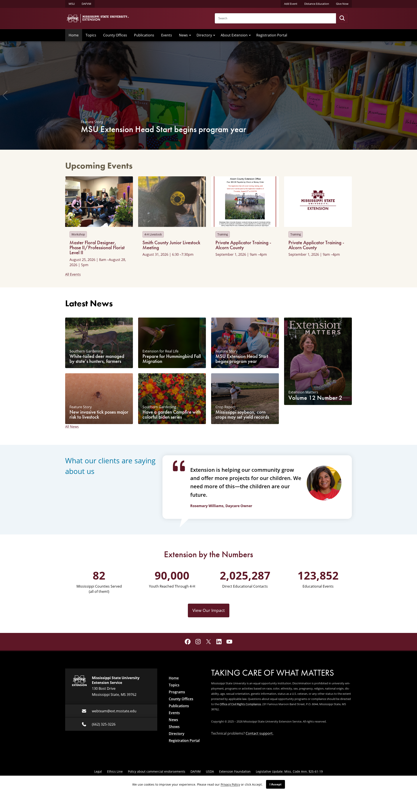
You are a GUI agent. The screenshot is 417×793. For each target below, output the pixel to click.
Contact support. (259, 733)
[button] (5, 95)
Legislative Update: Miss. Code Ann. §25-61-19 (289, 771)
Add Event (290, 4)
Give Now (342, 4)
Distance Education (316, 4)
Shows (174, 726)
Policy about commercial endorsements (156, 771)
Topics (91, 35)
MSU (72, 4)
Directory (204, 35)
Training (222, 234)
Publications (144, 35)
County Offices (115, 35)
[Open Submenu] (190, 35)
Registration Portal (271, 35)
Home (74, 35)
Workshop (78, 234)
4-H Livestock (153, 234)
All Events (73, 274)
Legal (98, 771)
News (183, 35)
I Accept (275, 784)
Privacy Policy (230, 784)
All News (72, 426)
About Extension (234, 35)
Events (166, 35)
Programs (177, 692)
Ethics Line (115, 771)
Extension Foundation (235, 771)
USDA (210, 771)
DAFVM (86, 4)
